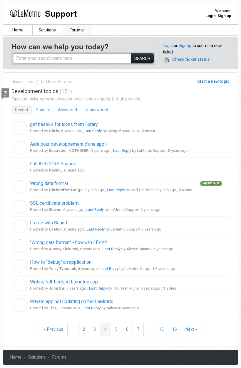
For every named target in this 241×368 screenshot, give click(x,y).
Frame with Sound (48, 223)
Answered (67, 109)
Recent (21, 109)
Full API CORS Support (53, 164)
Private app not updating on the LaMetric (71, 301)
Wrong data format (49, 183)
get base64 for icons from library (64, 124)
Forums (77, 30)
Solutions (47, 30)
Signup (184, 45)
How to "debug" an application (60, 262)
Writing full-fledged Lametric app (64, 282)
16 (174, 329)
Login (168, 45)
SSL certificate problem (54, 203)
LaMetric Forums (56, 81)
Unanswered (96, 109)
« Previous (53, 329)
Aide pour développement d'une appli (68, 144)
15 (161, 329)
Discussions (22, 81)
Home (18, 30)
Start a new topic (213, 81)
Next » (191, 329)
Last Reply (93, 131)
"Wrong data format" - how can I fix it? (68, 242)
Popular (43, 109)
